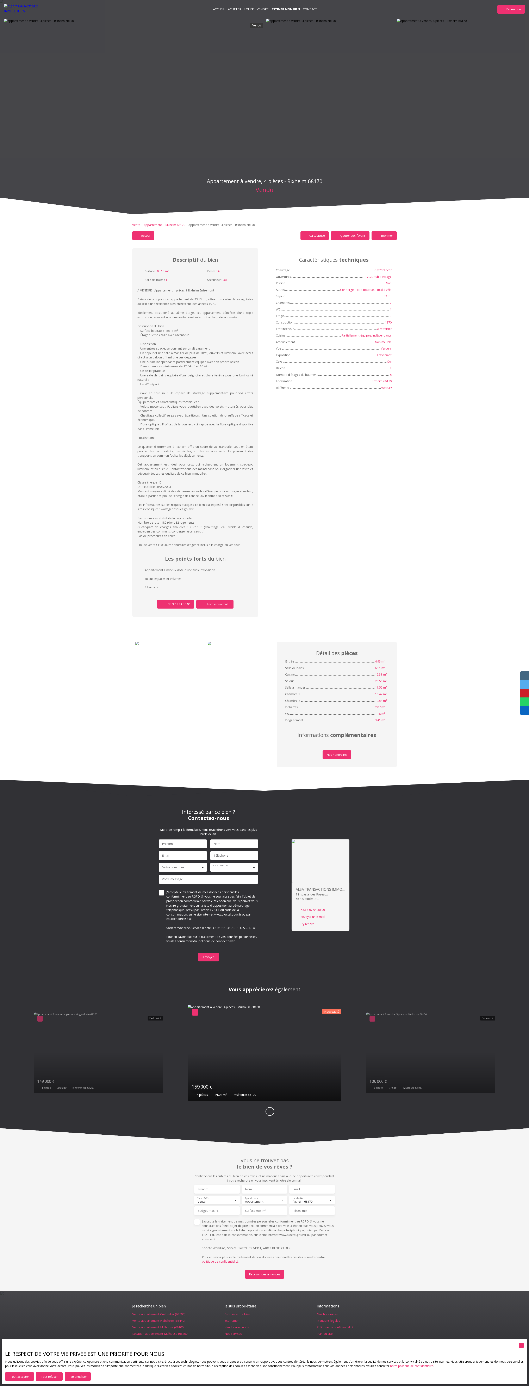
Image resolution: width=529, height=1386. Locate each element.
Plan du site (325, 1334)
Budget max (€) (208, 1211)
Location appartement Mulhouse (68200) (160, 1334)
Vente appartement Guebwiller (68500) (158, 1314)
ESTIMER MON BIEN (286, 9)
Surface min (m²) (256, 1211)
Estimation (232, 1321)
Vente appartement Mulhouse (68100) (158, 1327)
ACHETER (234, 9)
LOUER (249, 9)
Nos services (233, 1334)
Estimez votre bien (237, 1314)
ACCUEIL (219, 9)
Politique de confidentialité (335, 1327)
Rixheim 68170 (175, 225)
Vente (136, 225)
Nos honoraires (327, 1314)
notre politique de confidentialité (411, 1366)
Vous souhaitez (220, 865)
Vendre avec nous (237, 1327)
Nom (216, 844)
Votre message (172, 879)
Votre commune (173, 867)
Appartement (153, 225)
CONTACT (310, 9)
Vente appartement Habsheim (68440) (158, 1321)
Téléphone (220, 855)
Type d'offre (203, 1198)
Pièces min (300, 1211)
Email (165, 855)
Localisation (298, 1198)
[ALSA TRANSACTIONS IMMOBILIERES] (25, 9)
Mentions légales (328, 1321)
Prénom (167, 844)
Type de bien (251, 1198)
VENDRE (262, 9)
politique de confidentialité (217, 941)
